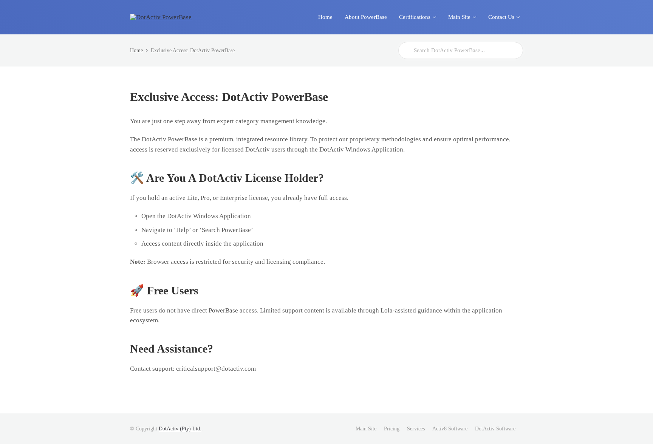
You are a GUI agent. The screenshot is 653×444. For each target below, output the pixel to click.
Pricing (391, 429)
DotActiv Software (495, 429)
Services (416, 429)
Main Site (366, 429)
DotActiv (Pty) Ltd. (180, 429)
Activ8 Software (449, 429)
